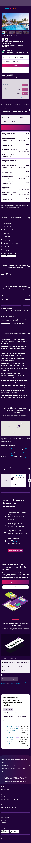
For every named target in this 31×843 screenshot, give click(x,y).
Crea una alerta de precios (14, 542)
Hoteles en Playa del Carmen (10, 728)
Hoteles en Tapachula (8, 735)
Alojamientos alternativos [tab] (10, 712)
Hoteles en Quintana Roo (19, 778)
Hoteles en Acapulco (8, 737)
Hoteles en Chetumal (8, 743)
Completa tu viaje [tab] (21, 716)
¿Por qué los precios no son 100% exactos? (14, 771)
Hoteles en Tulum (7, 741)
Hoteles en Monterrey (8, 732)
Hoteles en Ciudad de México (10, 726)
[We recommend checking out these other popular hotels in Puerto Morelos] (29, 469)
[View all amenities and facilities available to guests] (29, 218)
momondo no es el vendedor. (11, 765)
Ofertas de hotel (7, 777)
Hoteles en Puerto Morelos (14, 780)
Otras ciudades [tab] (8, 709)
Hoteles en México (8, 778)
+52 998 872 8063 (7, 50)
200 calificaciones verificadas (19, 52)
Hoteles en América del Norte (19, 777)
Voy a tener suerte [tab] (8, 716)
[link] (15, 550)
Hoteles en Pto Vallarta (8, 739)
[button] (2, 8)
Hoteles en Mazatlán (8, 746)
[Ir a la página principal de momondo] (10, 8)
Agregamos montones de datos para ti (13, 768)
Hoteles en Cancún (8, 724)
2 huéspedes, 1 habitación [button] (10, 61)
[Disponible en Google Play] (5, 831)
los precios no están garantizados (14, 760)
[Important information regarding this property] (29, 288)
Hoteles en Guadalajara (9, 730)
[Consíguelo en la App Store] (14, 831)
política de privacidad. (16, 683)
